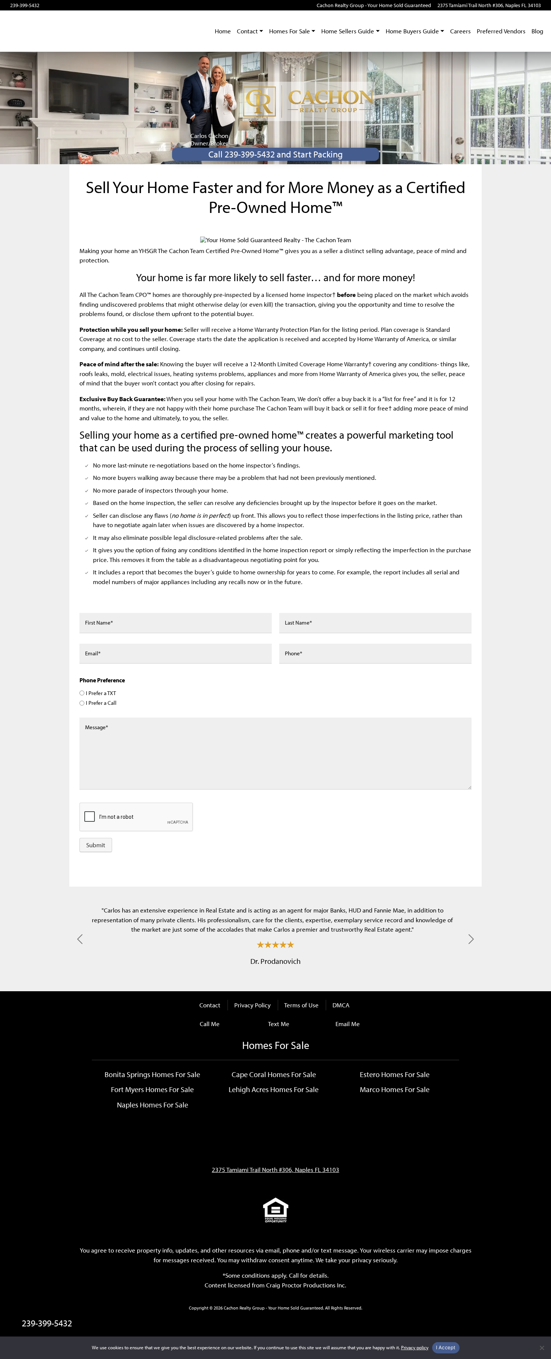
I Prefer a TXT (101, 693)
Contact (247, 31)
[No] (541, 1348)
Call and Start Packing (275, 154)
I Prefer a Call (101, 702)
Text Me (278, 1024)
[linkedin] (87, 5)
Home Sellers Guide (347, 31)
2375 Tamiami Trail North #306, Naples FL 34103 (489, 5)
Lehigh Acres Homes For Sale (274, 1089)
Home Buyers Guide (412, 31)
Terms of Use (301, 1005)
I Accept (446, 1347)
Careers (460, 31)
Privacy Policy (252, 1005)
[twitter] (77, 5)
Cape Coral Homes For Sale (274, 1074)
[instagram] (66, 5)
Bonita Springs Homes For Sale (152, 1074)
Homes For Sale (289, 31)
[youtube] (56, 5)
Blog (538, 31)
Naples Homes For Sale (152, 1104)
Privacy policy (414, 1347)
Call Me (210, 1024)
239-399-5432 (24, 5)
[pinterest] (98, 5)
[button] (80, 939)
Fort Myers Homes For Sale (152, 1089)
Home (223, 31)
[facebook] (45, 5)
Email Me (347, 1024)
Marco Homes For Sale (395, 1089)
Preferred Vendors (501, 31)
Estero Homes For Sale (395, 1074)
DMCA (340, 1005)
